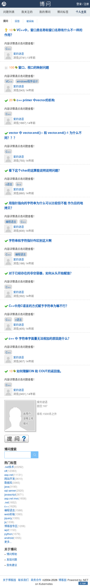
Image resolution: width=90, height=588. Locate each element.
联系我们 (23, 580)
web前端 (13, 514)
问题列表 (9, 12)
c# (10, 471)
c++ (19, 184)
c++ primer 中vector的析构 (36, 100)
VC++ (9, 81)
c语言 (9, 184)
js (9, 522)
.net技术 (13, 467)
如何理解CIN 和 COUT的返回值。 (40, 371)
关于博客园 (9, 580)
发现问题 (12, 559)
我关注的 (27, 12)
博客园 (62, 580)
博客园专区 (14, 526)
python (12, 534)
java (10, 486)
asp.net (13, 474)
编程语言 (11, 221)
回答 (17, 21)
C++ (8, 48)
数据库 (12, 482)
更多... (8, 542)
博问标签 (63, 12)
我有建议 (12, 565)
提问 (5, 21)
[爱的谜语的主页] (20, 416)
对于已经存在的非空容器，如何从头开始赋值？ (41, 273)
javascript (14, 494)
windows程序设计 (27, 81)
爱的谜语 (18, 53)
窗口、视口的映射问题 (33, 67)
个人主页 (81, 12)
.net (10, 502)
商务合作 (36, 580)
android (12, 538)
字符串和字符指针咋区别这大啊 (30, 240)
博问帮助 (12, 554)
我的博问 (45, 12)
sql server (14, 490)
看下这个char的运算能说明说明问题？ (35, 170)
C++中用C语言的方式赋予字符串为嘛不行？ (39, 305)
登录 (79, 4)
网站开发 (13, 478)
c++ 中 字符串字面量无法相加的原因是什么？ (40, 338)
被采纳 (30, 21)
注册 (86, 4)
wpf (10, 530)
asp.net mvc (15, 498)
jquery (12, 518)
